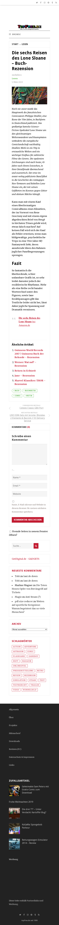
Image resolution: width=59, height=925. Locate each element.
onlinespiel (19, 666)
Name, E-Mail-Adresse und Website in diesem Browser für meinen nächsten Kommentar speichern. (29, 508)
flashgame (19, 656)
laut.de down (30, 576)
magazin (26, 661)
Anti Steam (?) (33, 596)
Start (15, 44)
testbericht (20, 685)
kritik (29, 396)
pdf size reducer (24, 601)
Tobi (17, 576)
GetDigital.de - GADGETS (25, 558)
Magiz (18, 596)
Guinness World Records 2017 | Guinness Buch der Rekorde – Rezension (29, 354)
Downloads (14, 741)
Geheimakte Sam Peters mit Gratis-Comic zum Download (35, 789)
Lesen (25, 44)
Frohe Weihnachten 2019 (21, 802)
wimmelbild (29, 690)
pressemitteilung (23, 671)
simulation (19, 680)
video (16, 690)
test (42, 680)
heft (15, 661)
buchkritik (30, 391)
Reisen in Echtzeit (25, 370)
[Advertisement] (29, 16)
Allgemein (14, 709)
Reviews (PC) (15, 749)
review (17, 675)
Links (11, 765)
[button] (16, 34)
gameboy (33, 656)
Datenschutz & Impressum (21, 757)
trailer (35, 685)
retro (40, 671)
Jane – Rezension (25, 375)
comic (18, 396)
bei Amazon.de (29, 321)
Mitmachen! (14, 733)
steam (32, 680)
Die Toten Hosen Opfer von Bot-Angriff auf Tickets (29, 589)
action (17, 647)
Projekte (13, 725)
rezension (30, 675)
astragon (18, 651)
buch (17, 391)
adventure (30, 647)
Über (11, 717)
